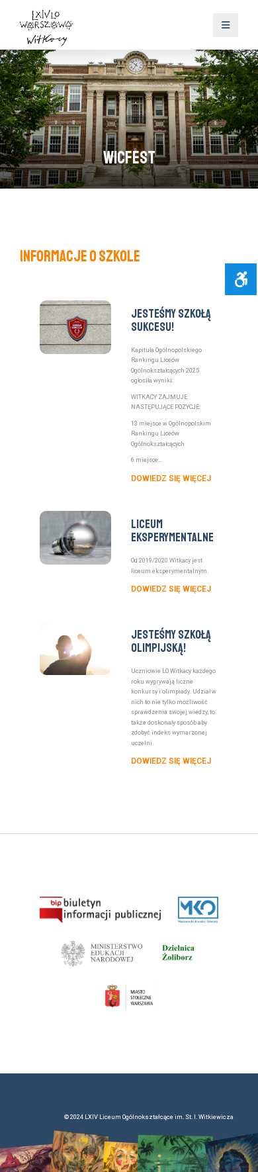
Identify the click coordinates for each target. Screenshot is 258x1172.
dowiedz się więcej (171, 478)
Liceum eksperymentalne (172, 531)
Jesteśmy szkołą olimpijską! (171, 641)
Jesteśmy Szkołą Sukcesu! (171, 320)
